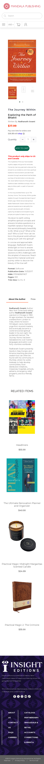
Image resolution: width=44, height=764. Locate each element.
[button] (19, 102)
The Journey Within (22, 109)
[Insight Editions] (22, 6)
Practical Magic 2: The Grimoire (22, 625)
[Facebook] (14, 696)
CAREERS (12, 737)
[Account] (25, 25)
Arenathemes (28, 758)
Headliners (22, 445)
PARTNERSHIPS (31, 718)
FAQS (10, 732)
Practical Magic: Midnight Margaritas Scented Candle (22, 565)
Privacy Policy (20, 760)
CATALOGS (29, 713)
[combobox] (22, 16)
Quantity (12, 139)
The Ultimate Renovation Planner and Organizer (22, 504)
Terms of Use (33, 760)
